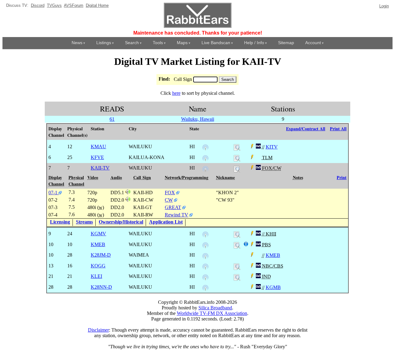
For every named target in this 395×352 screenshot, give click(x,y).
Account (313, 42)
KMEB (273, 255)
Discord (37, 5)
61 (112, 119)
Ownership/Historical (121, 221)
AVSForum (73, 5)
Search (132, 42)
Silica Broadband (215, 307)
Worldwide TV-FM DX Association (212, 313)
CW (169, 200)
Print (342, 177)
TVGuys (54, 5)
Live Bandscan (216, 42)
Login (384, 6)
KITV (272, 146)
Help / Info (254, 42)
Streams (84, 221)
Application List (166, 221)
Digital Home (97, 5)
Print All (338, 128)
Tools (158, 42)
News (77, 42)
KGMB (273, 287)
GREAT (173, 207)
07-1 (53, 192)
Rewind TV (176, 214)
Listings (103, 42)
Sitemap (286, 42)
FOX (170, 192)
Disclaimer (98, 330)
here (176, 93)
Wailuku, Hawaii (197, 119)
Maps (182, 42)
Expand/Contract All (305, 128)
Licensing (60, 221)
